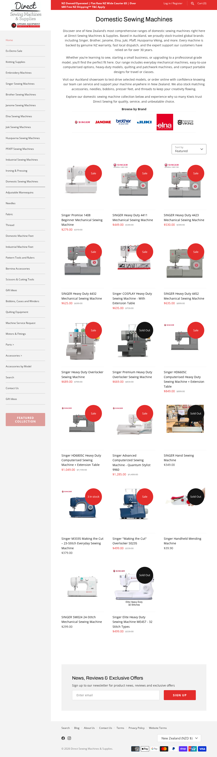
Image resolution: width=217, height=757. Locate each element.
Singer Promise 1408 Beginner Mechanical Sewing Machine (82, 220)
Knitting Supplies (15, 61)
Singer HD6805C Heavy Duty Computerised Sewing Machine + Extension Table (81, 460)
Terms (120, 727)
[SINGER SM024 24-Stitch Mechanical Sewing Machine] (82, 586)
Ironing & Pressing (16, 170)
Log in (167, 3)
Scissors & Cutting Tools (20, 279)
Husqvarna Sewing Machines (23, 138)
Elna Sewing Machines (19, 116)
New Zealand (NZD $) (176, 738)
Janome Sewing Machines (21, 105)
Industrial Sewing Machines (22, 159)
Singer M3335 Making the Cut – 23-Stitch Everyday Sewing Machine (82, 543)
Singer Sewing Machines (20, 83)
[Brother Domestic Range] (123, 116)
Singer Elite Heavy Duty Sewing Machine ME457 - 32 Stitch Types (132, 622)
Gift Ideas (11, 290)
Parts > (10, 344)
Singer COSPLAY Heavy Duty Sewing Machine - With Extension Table (132, 298)
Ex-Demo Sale (14, 50)
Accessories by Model (18, 366)
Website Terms (158, 727)
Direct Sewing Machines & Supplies (91, 748)
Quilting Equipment (17, 312)
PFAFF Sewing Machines (20, 148)
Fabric (9, 214)
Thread (10, 225)
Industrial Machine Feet (19, 246)
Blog (76, 727)
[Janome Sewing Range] (103, 116)
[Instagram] (69, 738)
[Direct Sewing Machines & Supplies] (25, 15)
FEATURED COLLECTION (25, 419)
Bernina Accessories (18, 268)
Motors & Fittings (16, 333)
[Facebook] (63, 738)
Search (10, 377)
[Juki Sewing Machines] (144, 116)
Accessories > (14, 355)
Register (177, 3)
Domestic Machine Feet (19, 235)
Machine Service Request (20, 323)
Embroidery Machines (19, 72)
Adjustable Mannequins (19, 192)
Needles (10, 203)
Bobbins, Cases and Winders (22, 301)
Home (9, 40)
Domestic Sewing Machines (22, 181)
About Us (89, 727)
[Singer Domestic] (82, 116)
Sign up (180, 695)
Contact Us (12, 388)
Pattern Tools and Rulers (20, 257)
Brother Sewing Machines (21, 94)
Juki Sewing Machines (18, 127)
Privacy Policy (137, 727)
